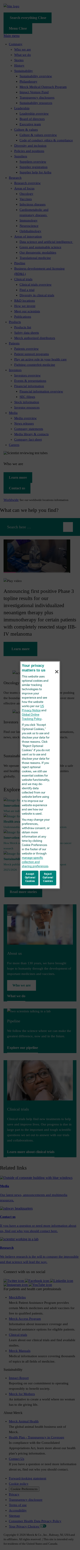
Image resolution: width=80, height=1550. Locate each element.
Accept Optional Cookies (30, 878)
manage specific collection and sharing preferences (35, 862)
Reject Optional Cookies (48, 878)
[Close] (57, 672)
